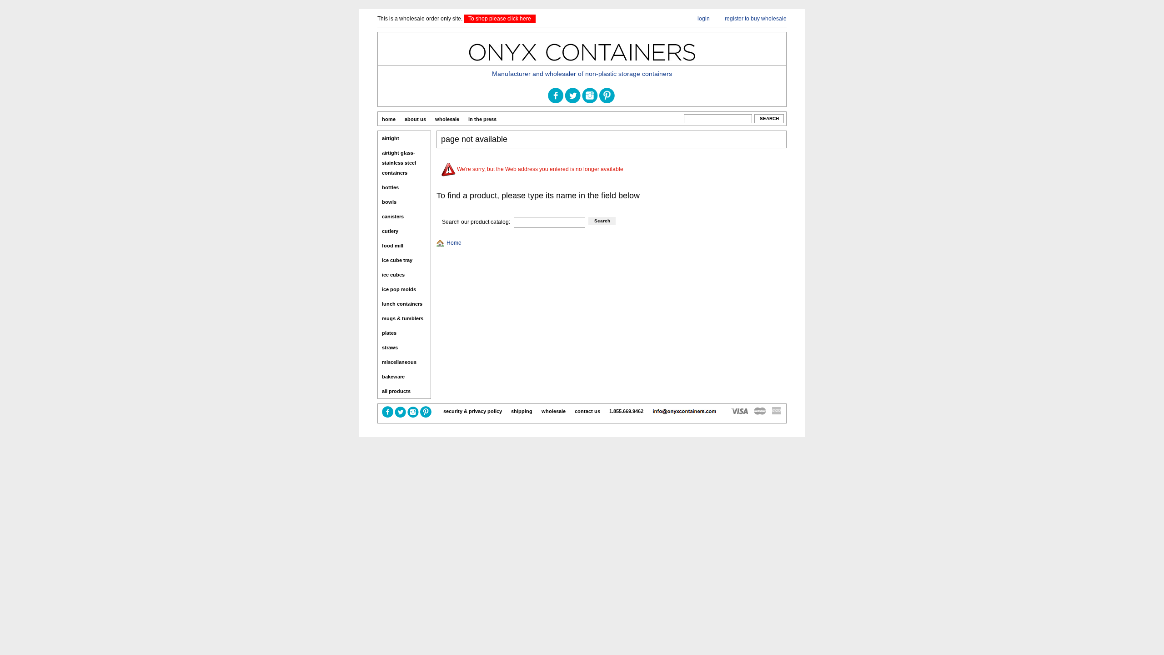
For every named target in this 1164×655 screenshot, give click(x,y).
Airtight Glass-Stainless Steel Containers (399, 163)
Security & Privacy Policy (472, 411)
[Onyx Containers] (582, 64)
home (389, 119)
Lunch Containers (402, 304)
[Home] (441, 243)
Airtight (390, 138)
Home (454, 243)
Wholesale (447, 119)
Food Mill (392, 245)
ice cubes (393, 274)
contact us (587, 411)
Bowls (389, 202)
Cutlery (390, 231)
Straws (390, 347)
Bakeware (393, 376)
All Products (396, 391)
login (703, 18)
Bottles (390, 187)
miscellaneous (399, 362)
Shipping (521, 411)
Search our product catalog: (476, 222)
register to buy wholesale (756, 18)
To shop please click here (499, 18)
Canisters (393, 216)
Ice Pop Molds (399, 289)
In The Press (482, 119)
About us (415, 119)
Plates (389, 333)
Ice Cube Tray (397, 260)
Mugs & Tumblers (402, 318)
